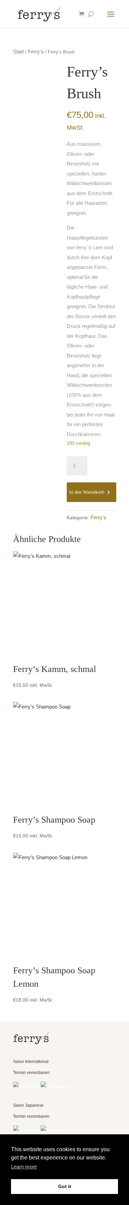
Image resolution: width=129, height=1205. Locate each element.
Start (18, 51)
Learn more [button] (24, 1166)
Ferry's (36, 51)
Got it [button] (64, 1186)
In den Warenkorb (86, 492)
